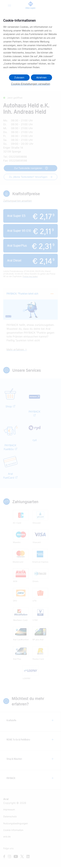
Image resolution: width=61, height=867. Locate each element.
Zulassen (19, 77)
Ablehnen (41, 77)
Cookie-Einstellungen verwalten (30, 83)
